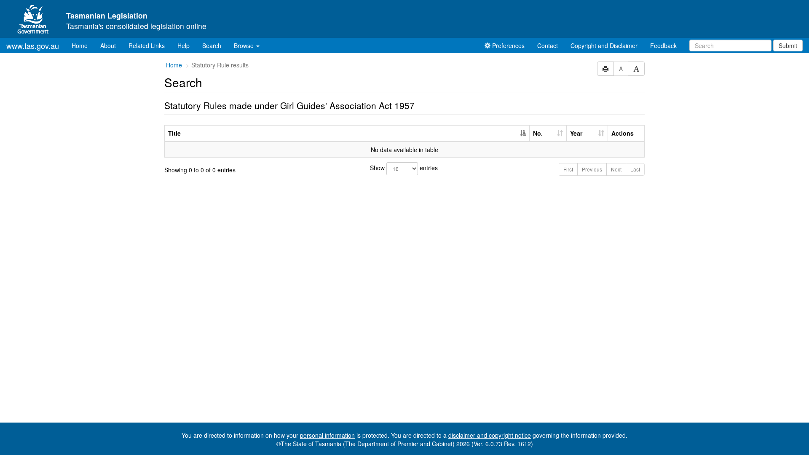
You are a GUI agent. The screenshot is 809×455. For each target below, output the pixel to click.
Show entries (404, 167)
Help (183, 45)
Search (211, 45)
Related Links (147, 45)
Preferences (507, 45)
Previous (592, 169)
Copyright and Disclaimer (604, 45)
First (568, 169)
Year (576, 133)
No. (538, 133)
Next (616, 169)
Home (83, 45)
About (108, 45)
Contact (547, 45)
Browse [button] (244, 45)
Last (635, 169)
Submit (788, 45)
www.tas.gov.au (32, 45)
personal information (327, 435)
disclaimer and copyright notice (489, 435)
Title (174, 133)
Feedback (663, 45)
